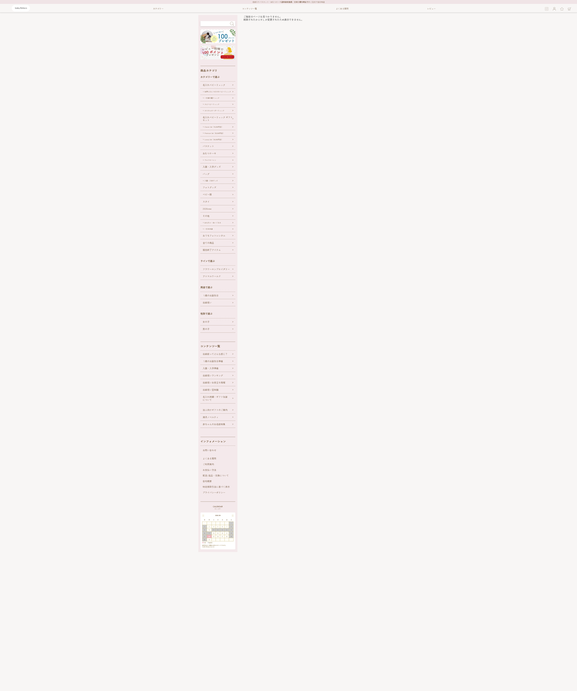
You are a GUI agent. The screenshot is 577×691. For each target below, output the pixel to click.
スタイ (206, 201)
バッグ (206, 173)
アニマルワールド (212, 276)
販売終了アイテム (212, 249)
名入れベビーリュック (214, 84)
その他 (206, 215)
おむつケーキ (209, 153)
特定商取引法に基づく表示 (216, 486)
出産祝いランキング (213, 375)
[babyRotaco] (21, 10)
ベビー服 (207, 194)
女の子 (206, 321)
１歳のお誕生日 (210, 295)
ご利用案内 (208, 464)
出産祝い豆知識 (210, 389)
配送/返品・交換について (216, 475)
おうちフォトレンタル (214, 235)
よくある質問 (209, 458)
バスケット (208, 146)
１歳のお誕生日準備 (213, 361)
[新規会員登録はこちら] (217, 42)
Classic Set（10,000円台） (214, 127)
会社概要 (207, 481)
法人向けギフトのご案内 (215, 409)
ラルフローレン (210, 160)
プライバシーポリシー (214, 492)
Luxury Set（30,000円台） (214, 139)
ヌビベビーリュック (212, 104)
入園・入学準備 (210, 368)
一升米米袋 (209, 229)
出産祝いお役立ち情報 (214, 382)
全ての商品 (208, 242)
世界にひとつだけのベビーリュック (218, 91)
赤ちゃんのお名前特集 (214, 424)
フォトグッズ (209, 187)
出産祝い (207, 302)
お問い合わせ (209, 450)
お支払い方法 (209, 469)
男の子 (206, 329)
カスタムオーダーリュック (214, 110)
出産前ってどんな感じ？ (215, 354)
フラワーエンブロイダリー (216, 269)
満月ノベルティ (210, 417)
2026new (207, 208)
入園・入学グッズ (212, 166)
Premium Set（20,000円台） (214, 133)
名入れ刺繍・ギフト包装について (215, 398)
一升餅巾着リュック (212, 98)
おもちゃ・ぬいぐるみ (213, 222)
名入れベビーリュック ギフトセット (218, 119)
